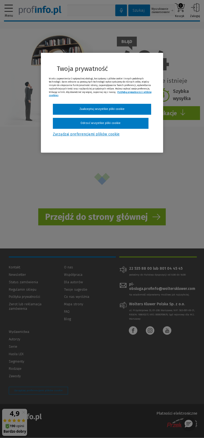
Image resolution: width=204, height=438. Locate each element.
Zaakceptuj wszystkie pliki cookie (102, 109)
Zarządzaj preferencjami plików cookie (86, 134)
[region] (102, 103)
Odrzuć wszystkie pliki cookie (100, 123)
